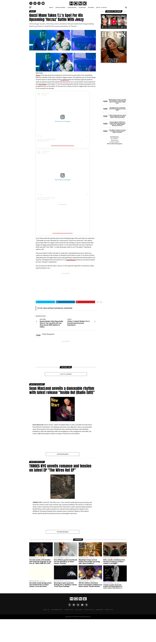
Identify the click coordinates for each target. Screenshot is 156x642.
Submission (99, 609)
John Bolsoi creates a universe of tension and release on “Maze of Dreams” (117, 131)
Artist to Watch (101, 7)
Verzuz (38, 75)
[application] (114, 21)
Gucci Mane (42, 84)
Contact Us (109, 609)
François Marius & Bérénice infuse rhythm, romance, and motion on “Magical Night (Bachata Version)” (117, 123)
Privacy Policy (89, 609)
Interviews (82, 7)
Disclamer (78, 609)
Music (51, 7)
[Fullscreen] (124, 27)
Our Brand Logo (56, 609)
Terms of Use (68, 609)
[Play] (103, 27)
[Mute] (122, 27)
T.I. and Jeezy (64, 79)
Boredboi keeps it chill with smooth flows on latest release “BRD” (117, 109)
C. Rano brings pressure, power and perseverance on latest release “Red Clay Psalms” (117, 116)
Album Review (72, 7)
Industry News (60, 7)
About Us (46, 609)
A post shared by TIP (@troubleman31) (62, 233)
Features (91, 7)
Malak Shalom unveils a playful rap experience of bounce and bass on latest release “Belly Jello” (117, 101)
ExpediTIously (70, 260)
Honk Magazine (48, 334)
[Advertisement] (62, 216)
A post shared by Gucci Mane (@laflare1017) (62, 145)
